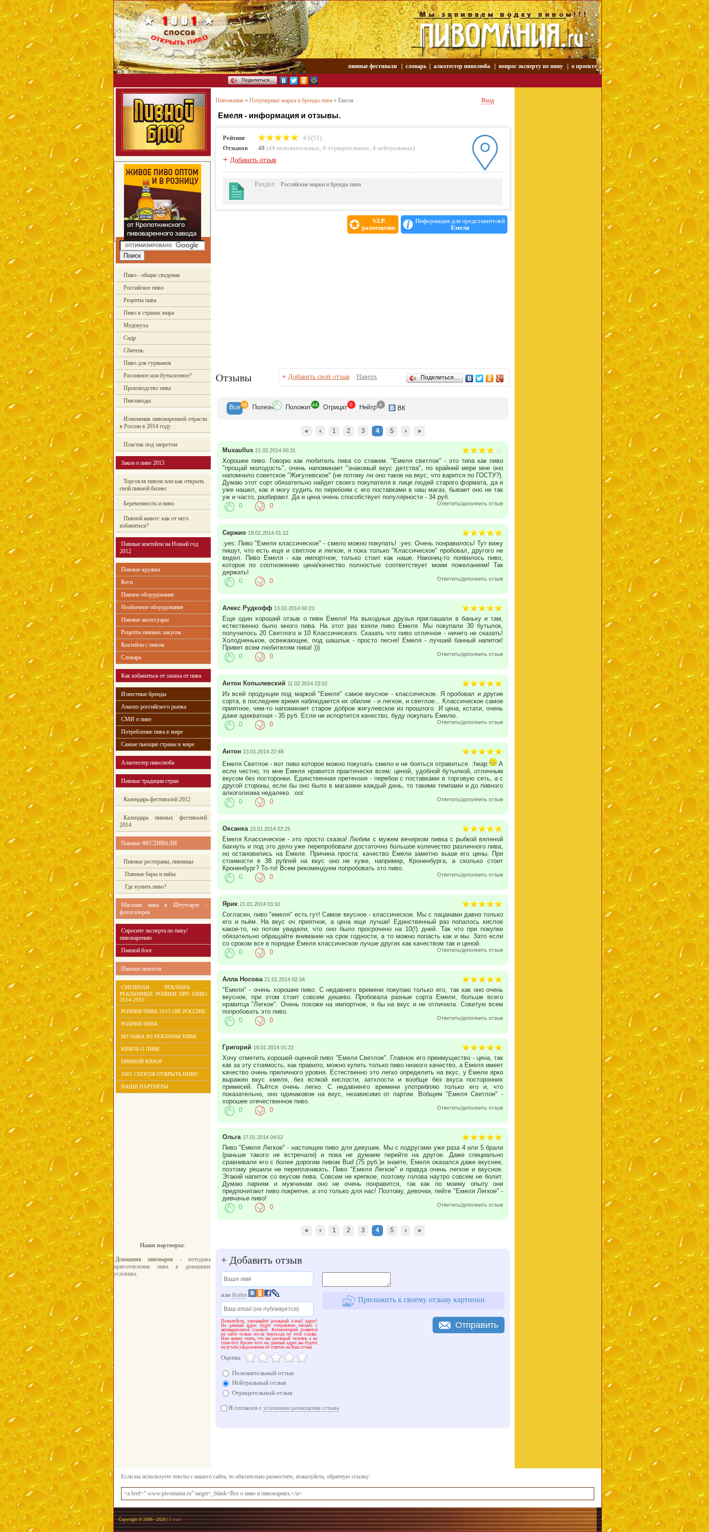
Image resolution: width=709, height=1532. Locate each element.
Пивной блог (136, 950)
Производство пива (147, 388)
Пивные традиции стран (149, 781)
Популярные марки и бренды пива (290, 100)
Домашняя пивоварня (144, 1259)
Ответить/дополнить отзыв (470, 503)
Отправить (476, 1325)
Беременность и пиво (148, 503)
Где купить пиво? (144, 886)
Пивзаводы (137, 400)
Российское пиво (143, 287)
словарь (416, 66)
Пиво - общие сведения (151, 275)
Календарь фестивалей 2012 (157, 799)
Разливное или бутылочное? (157, 375)
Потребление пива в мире (152, 731)
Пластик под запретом (150, 444)
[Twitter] (294, 80)
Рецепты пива (139, 300)
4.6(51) (311, 137)
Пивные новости (141, 968)
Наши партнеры (144, 1086)
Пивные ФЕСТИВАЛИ (149, 843)
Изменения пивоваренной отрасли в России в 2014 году (163, 423)
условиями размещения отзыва (301, 1408)
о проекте (584, 66)
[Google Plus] (500, 378)
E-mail (175, 1519)
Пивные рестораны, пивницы (158, 861)
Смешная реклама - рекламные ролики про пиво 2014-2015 (163, 993)
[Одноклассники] (304, 80)
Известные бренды (143, 694)
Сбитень (133, 350)
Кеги (127, 582)
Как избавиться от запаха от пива (161, 675)
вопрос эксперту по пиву (531, 66)
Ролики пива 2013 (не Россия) (163, 1011)
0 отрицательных (346, 148)
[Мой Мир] (314, 80)
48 (261, 148)
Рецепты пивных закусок (151, 632)
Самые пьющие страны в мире (157, 744)
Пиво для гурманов (147, 363)
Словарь (131, 657)
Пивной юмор (141, 1061)
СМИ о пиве (136, 719)
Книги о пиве (140, 1049)
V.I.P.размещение (379, 224)
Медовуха (135, 325)
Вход (487, 100)
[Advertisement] (157, 1160)
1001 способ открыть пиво (159, 1074)
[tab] (235, 408)
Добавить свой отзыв (319, 376)
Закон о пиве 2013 (142, 463)
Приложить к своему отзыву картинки (420, 1300)
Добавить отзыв (253, 160)
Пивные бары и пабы (149, 874)
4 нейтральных (392, 148)
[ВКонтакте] (284, 80)
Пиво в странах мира (148, 312)
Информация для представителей (460, 224)
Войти (239, 1295)
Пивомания (230, 100)
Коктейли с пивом (142, 644)
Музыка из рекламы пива (159, 1036)
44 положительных (294, 148)
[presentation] (235, 408)
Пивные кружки (140, 569)
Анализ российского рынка (153, 706)
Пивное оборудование (147, 594)
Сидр (129, 337)
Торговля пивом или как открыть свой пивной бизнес (162, 485)
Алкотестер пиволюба (147, 762)
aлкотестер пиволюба (462, 66)
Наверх (366, 376)
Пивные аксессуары (145, 619)
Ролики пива (139, 1024)
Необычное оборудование (152, 607)
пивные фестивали (373, 66)
